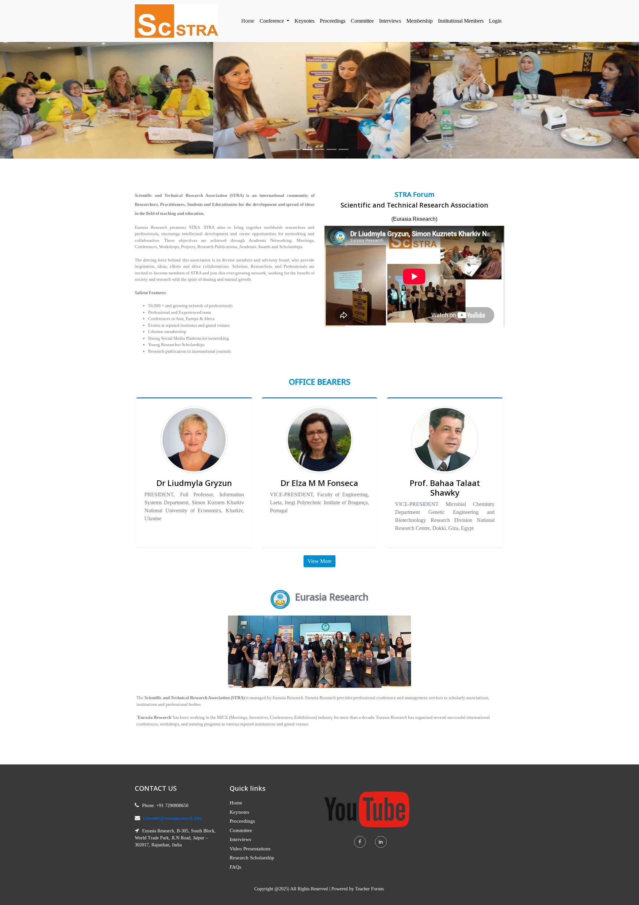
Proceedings (332, 21)
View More (319, 561)
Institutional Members (461, 21)
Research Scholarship (252, 857)
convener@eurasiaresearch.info (172, 818)
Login (495, 21)
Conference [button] (272, 21)
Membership (419, 21)
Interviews (390, 21)
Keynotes (305, 21)
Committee (362, 21)
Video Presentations (250, 848)
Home (249, 21)
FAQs (235, 867)
